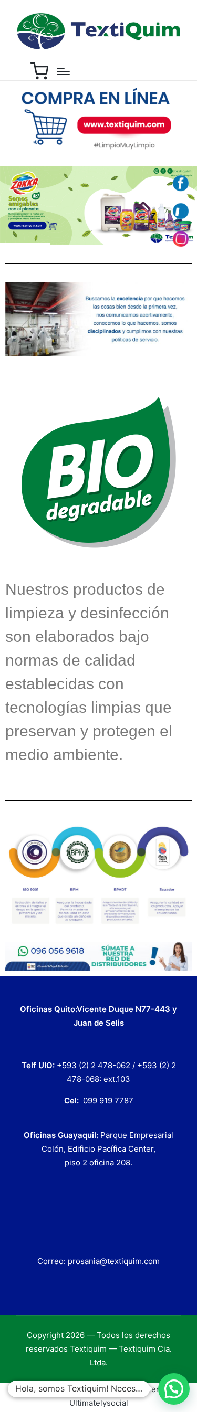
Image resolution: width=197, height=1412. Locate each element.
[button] (174, 1389)
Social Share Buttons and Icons (75, 1389)
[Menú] (63, 71)
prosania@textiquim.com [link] (114, 1261)
